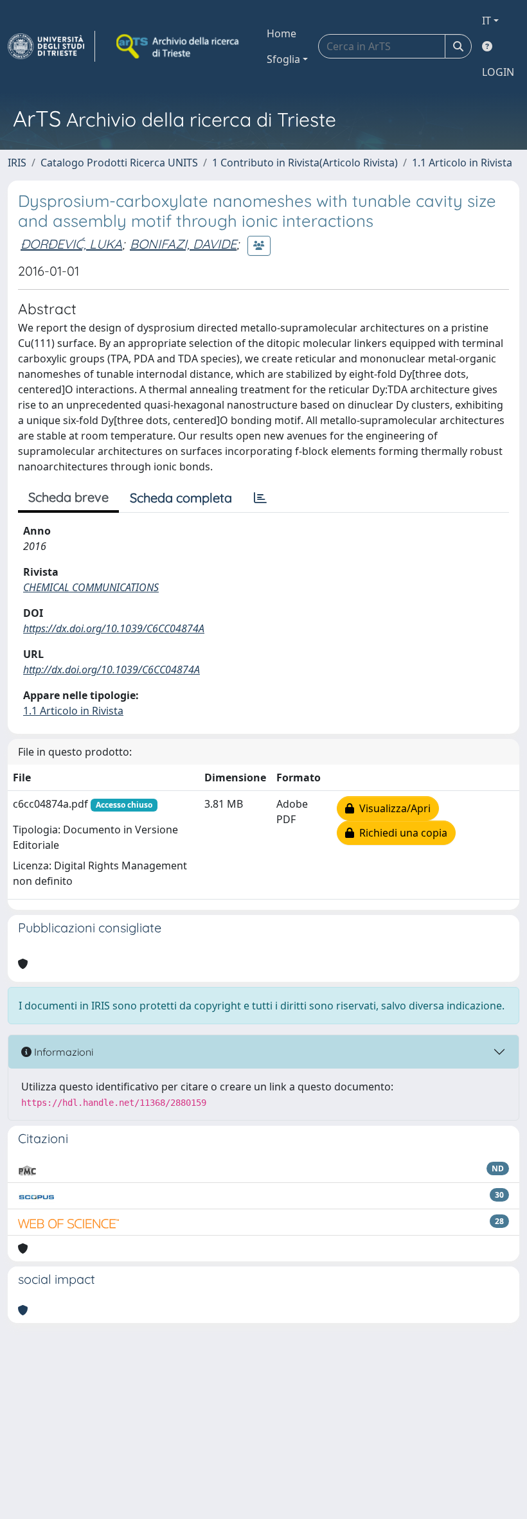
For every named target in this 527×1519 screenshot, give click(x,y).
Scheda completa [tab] (181, 498)
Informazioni (62, 1051)
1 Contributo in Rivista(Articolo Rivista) (305, 162)
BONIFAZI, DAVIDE (183, 244)
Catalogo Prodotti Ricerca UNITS (119, 162)
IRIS (17, 162)
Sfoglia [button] (283, 59)
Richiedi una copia (400, 833)
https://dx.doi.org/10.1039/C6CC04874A (113, 628)
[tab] (260, 497)
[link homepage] (51, 46)
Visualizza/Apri (392, 808)
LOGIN (498, 72)
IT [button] (486, 20)
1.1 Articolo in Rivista (462, 162)
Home (281, 33)
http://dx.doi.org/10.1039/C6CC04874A (111, 669)
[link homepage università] (178, 46)
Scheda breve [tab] (68, 497)
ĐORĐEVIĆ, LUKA (71, 244)
